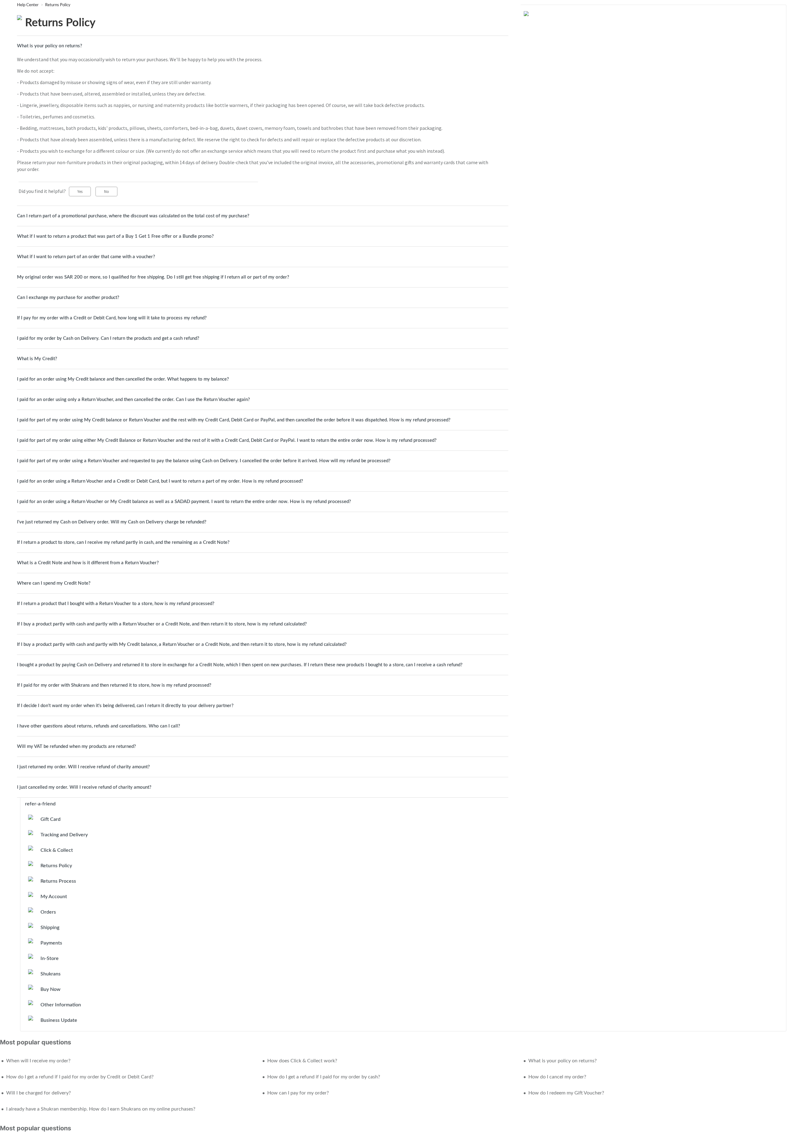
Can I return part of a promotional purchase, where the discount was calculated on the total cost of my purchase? (133, 216)
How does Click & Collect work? (302, 1060)
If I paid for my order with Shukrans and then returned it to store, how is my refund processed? (114, 685)
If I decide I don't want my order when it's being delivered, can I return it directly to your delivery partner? (125, 705)
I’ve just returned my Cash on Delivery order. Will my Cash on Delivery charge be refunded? (111, 522)
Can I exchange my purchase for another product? (68, 297)
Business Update (58, 1020)
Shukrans (50, 973)
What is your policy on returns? (49, 46)
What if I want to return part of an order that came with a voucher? (86, 256)
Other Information (60, 1004)
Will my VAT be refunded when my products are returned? (76, 746)
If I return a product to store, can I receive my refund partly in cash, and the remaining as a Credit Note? (123, 542)
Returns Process (58, 881)
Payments (51, 943)
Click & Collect (56, 850)
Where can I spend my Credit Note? (54, 583)
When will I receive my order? (38, 1060)
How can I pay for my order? (298, 1092)
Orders (48, 912)
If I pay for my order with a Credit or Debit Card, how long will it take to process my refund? (112, 318)
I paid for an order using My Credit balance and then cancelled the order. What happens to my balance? (123, 379)
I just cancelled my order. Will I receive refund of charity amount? (84, 787)
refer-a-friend (40, 803)
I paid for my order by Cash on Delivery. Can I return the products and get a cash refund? (108, 338)
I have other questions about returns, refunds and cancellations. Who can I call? (98, 726)
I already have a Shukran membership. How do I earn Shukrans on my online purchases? (100, 1109)
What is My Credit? (37, 358)
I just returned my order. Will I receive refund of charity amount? (83, 767)
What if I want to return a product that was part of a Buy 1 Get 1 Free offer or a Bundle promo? (115, 236)
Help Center (28, 5)
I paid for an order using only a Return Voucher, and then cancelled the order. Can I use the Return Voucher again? (133, 399)
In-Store (49, 958)
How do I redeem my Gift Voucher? (566, 1092)
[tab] (262, 46)
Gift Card (50, 819)
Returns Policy (57, 5)
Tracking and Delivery (64, 834)
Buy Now (50, 989)
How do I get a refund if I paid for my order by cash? (323, 1076)
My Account (53, 896)
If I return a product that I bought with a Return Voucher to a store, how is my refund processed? (115, 603)
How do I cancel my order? (557, 1076)
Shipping (49, 927)
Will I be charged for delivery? (38, 1092)
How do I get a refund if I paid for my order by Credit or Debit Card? (80, 1076)
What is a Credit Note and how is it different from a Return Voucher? (88, 563)
